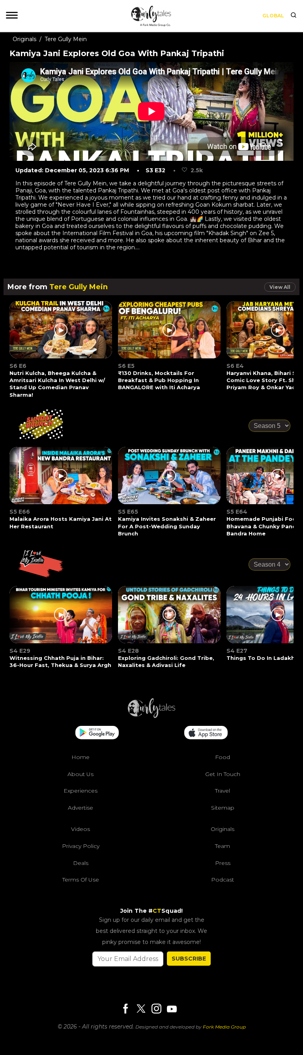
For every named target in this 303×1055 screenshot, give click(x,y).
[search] (293, 16)
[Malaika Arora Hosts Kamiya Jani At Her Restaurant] (61, 480)
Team (222, 846)
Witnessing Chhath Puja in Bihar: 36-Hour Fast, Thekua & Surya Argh (60, 661)
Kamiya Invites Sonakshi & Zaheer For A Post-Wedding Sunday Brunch (167, 526)
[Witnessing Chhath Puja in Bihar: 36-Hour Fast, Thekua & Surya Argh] (61, 619)
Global (273, 16)
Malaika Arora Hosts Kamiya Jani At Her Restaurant (60, 522)
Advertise (80, 807)
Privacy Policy (80, 846)
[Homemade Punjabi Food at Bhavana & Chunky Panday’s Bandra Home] (278, 480)
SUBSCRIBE (189, 958)
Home (80, 757)
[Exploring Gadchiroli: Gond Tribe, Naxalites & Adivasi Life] (169, 619)
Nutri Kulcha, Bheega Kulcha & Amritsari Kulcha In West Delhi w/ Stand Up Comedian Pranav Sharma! (57, 384)
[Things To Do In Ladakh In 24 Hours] (278, 619)
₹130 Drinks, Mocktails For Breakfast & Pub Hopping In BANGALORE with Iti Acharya (159, 380)
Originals (24, 39)
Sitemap (222, 807)
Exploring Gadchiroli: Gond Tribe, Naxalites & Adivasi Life (166, 661)
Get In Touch (222, 774)
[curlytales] (151, 716)
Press (222, 863)
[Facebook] (125, 1009)
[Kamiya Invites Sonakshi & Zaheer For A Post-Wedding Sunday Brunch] (169, 480)
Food (222, 757)
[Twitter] (141, 1009)
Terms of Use (80, 879)
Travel (222, 790)
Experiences (80, 790)
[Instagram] (156, 1009)
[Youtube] (171, 1009)
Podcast (222, 879)
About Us (80, 774)
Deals (80, 863)
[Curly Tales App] (97, 733)
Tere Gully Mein (66, 39)
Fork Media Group (224, 1027)
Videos (80, 829)
